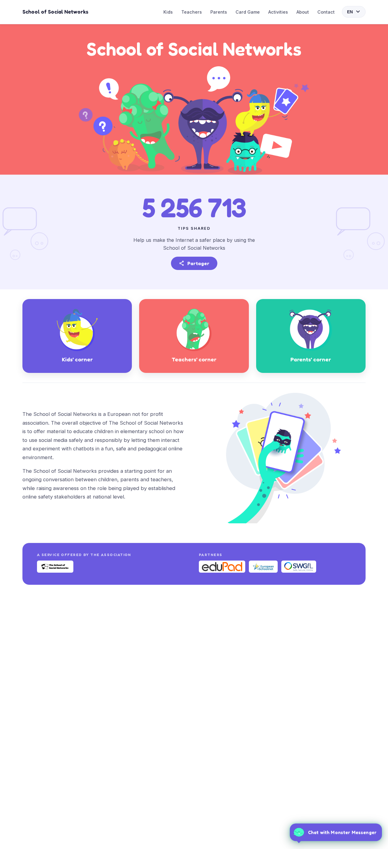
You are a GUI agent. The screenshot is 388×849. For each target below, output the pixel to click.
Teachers (191, 12)
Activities (278, 12)
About (302, 12)
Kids (168, 12)
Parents (218, 12)
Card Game (248, 12)
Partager (194, 263)
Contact (326, 12)
